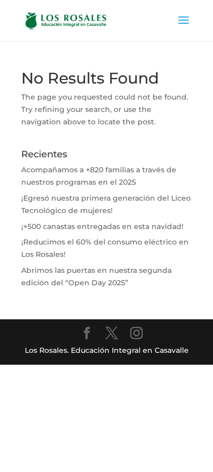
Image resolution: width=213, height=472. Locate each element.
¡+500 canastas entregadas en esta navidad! (102, 226)
